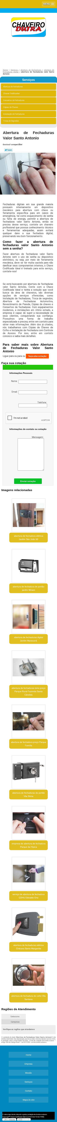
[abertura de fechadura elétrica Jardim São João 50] (28, 514)
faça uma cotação (37, 356)
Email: (15, 392)
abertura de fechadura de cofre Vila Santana (28, 997)
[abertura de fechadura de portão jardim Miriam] (28, 565)
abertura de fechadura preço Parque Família (28, 744)
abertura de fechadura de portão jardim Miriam (28, 588)
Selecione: (15, 1016)
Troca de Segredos (11, 121)
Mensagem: (38, 437)
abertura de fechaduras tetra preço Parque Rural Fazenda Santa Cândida (28, 691)
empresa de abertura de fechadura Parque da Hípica (28, 845)
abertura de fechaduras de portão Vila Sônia (28, 794)
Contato (28, 1091)
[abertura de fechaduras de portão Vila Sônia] (28, 771)
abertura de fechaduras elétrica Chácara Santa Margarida (28, 947)
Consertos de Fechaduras (13, 100)
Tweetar (8, 149)
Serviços (28, 79)
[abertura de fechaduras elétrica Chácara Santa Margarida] (28, 923)
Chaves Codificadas (11, 93)
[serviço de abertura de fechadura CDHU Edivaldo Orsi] (28, 872)
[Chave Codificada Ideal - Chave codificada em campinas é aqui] (28, 27)
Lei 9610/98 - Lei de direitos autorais (34, 1042)
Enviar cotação (28, 481)
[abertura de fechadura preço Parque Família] (28, 720)
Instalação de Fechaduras (14, 114)
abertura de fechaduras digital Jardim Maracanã (28, 639)
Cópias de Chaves (10, 107)
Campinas (15, 1022)
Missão (28, 1073)
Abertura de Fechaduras (13, 87)
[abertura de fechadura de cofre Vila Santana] (28, 974)
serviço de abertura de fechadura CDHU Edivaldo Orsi (28, 896)
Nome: (14, 381)
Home (28, 1055)
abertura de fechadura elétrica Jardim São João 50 (28, 537)
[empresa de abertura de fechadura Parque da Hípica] (28, 822)
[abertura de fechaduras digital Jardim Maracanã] (28, 615)
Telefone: (42, 402)
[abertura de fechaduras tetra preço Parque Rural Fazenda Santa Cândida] (28, 666)
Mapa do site (28, 1100)
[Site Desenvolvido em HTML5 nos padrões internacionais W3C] (24, 1119)
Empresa (28, 1064)
